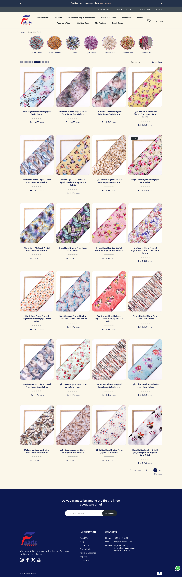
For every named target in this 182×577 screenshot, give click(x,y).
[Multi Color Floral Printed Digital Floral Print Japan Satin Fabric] (37, 291)
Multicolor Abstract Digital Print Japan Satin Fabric (109, 112)
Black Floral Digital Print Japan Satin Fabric (73, 249)
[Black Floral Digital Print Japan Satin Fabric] (73, 223)
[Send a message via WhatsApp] (178, 568)
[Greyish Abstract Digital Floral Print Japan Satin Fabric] (37, 359)
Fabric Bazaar (31, 573)
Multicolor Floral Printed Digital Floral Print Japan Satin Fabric (145, 250)
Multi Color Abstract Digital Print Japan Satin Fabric (37, 249)
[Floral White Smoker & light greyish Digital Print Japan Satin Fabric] (145, 425)
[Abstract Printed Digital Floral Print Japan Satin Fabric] (73, 87)
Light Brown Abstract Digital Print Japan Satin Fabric (73, 451)
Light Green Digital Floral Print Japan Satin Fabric (73, 385)
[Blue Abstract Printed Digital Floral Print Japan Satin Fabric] (73, 291)
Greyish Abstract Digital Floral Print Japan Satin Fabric (37, 385)
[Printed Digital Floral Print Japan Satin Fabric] (145, 291)
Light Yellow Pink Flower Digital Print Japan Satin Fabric (145, 114)
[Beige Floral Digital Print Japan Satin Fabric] (145, 155)
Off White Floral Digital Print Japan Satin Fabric (109, 451)
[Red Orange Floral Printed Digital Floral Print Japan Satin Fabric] (109, 291)
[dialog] (155, 20)
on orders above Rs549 (111, 3)
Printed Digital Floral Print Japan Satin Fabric (145, 317)
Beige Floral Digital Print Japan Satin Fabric (145, 181)
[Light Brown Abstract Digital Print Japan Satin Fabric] (73, 425)
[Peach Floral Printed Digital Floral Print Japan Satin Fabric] (109, 223)
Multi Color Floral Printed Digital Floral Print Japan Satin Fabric (37, 319)
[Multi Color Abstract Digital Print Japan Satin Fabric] (37, 223)
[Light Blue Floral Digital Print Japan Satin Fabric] (145, 359)
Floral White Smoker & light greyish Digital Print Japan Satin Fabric (145, 452)
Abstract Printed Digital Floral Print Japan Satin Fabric (73, 112)
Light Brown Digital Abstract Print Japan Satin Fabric (109, 181)
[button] (20, 3)
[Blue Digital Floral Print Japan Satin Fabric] (37, 87)
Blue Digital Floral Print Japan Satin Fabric (37, 112)
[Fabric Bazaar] (26, 20)
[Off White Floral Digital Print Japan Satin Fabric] (109, 425)
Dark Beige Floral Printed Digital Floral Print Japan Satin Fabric (73, 182)
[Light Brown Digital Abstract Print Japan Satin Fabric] (109, 155)
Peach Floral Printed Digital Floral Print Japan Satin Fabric (109, 249)
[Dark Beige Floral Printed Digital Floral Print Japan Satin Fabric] (73, 155)
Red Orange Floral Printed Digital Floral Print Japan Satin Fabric (109, 319)
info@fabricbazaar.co (123, 541)
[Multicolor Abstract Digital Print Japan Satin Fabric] (109, 87)
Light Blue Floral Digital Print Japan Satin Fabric (145, 385)
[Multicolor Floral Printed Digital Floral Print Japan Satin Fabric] (145, 223)
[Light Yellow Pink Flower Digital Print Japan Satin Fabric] (145, 87)
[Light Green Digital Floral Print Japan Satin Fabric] (73, 359)
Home (22, 32)
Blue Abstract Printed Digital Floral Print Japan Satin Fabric (73, 317)
